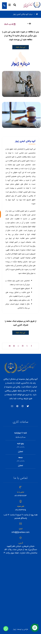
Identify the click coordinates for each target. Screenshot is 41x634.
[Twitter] (28, 406)
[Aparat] (17, 406)
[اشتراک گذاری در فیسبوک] (31, 345)
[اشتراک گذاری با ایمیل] (9, 345)
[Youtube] (12, 406)
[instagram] (22, 406)
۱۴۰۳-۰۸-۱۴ (8, 24)
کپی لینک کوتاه (20, 47)
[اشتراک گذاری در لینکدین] (22, 345)
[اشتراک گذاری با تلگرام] (14, 345)
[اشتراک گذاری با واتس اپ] (18, 345)
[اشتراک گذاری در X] (27, 345)
